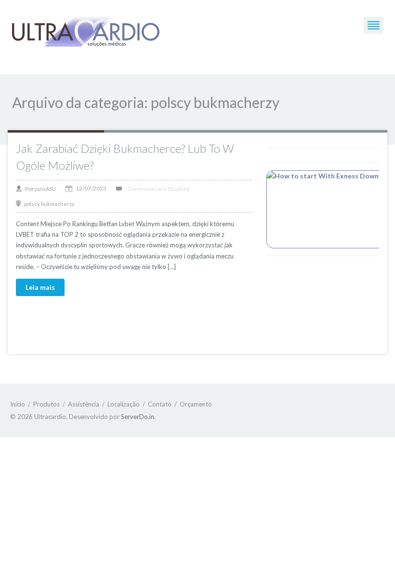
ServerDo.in (137, 416)
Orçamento (196, 404)
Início (17, 404)
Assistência (83, 404)
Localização (123, 404)
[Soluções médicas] (85, 32)
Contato (159, 404)
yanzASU (45, 189)
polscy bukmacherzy (49, 204)
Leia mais (40, 287)
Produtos (46, 404)
